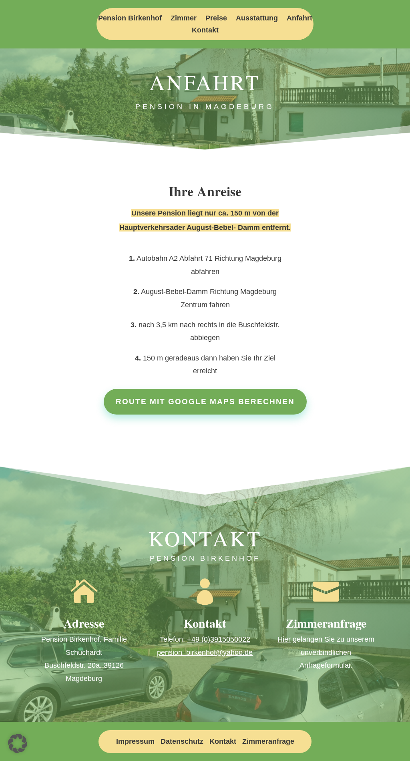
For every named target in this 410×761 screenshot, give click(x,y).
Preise (216, 18)
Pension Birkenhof (130, 18)
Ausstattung (257, 18)
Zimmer (184, 18)
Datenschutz (182, 741)
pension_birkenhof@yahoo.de (205, 652)
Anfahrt (299, 18)
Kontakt (205, 30)
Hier (284, 639)
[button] (17, 743)
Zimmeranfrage (268, 741)
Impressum (135, 741)
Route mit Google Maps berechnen (205, 401)
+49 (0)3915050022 (218, 639)
